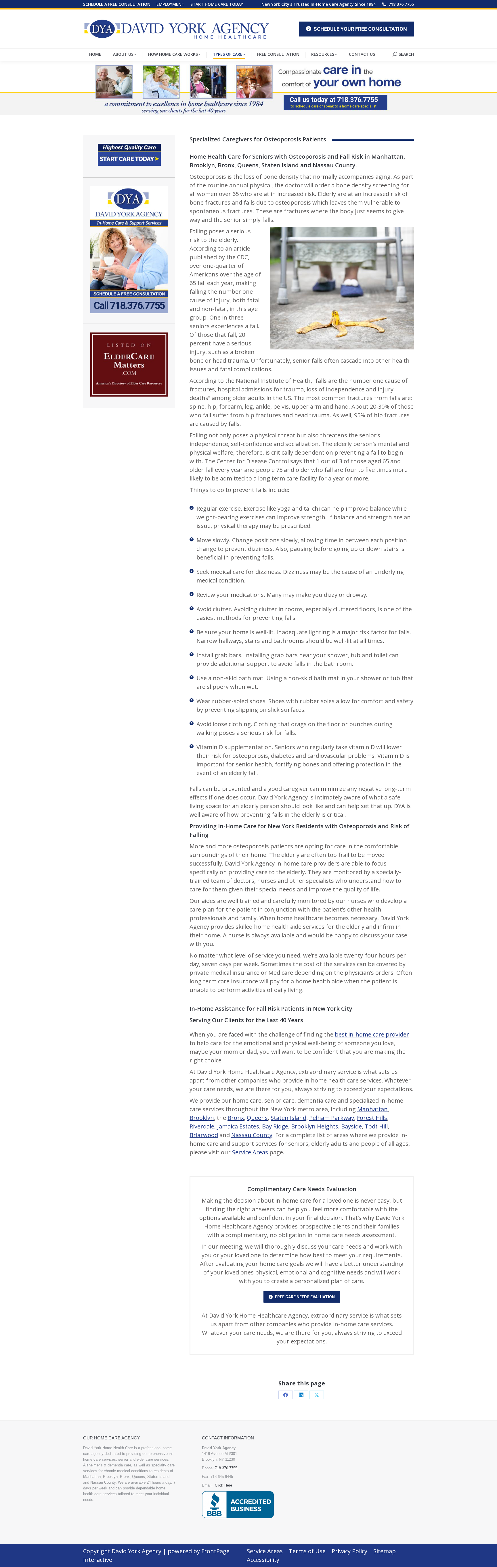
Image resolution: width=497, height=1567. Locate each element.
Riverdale (202, 1126)
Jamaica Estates (238, 1126)
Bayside (351, 1126)
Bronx (236, 1118)
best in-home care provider (372, 1034)
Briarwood (204, 1135)
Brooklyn (202, 1118)
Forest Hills (372, 1118)
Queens (257, 1118)
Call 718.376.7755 (129, 306)
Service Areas (250, 1152)
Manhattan (372, 1109)
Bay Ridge (275, 1126)
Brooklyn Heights (314, 1126)
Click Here (223, 1485)
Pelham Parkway (331, 1118)
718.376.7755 (401, 4)
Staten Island (288, 1118)
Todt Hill (376, 1126)
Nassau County (251, 1135)
